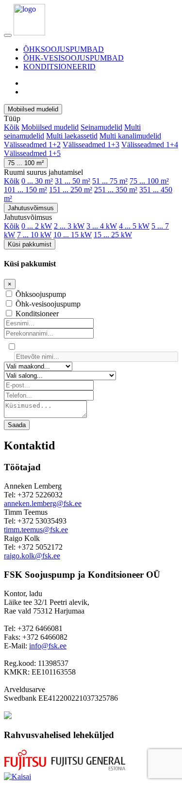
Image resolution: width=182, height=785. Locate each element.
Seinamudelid (101, 127)
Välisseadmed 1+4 (149, 144)
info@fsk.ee (47, 646)
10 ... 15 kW (72, 235)
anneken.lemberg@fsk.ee (43, 503)
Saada (17, 425)
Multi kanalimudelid (130, 136)
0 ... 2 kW (36, 226)
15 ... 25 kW (113, 235)
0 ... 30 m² (37, 181)
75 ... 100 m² (26, 163)
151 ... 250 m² (70, 189)
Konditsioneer (37, 313)
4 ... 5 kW (134, 226)
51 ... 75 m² (110, 181)
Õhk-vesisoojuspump (48, 304)
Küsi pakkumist (29, 244)
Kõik (11, 127)
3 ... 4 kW (101, 226)
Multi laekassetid (72, 136)
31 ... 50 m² (72, 181)
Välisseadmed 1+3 (91, 144)
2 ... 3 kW (69, 226)
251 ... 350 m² (115, 189)
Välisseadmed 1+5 (32, 153)
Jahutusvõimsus (31, 208)
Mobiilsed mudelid (33, 109)
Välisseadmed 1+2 (32, 144)
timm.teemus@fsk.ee (36, 529)
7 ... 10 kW (34, 235)
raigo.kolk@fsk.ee (32, 556)
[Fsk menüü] (8, 35)
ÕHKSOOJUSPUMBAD (63, 49)
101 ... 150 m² (25, 189)
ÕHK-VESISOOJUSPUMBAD (73, 58)
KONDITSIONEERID (59, 66)
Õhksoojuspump (41, 294)
